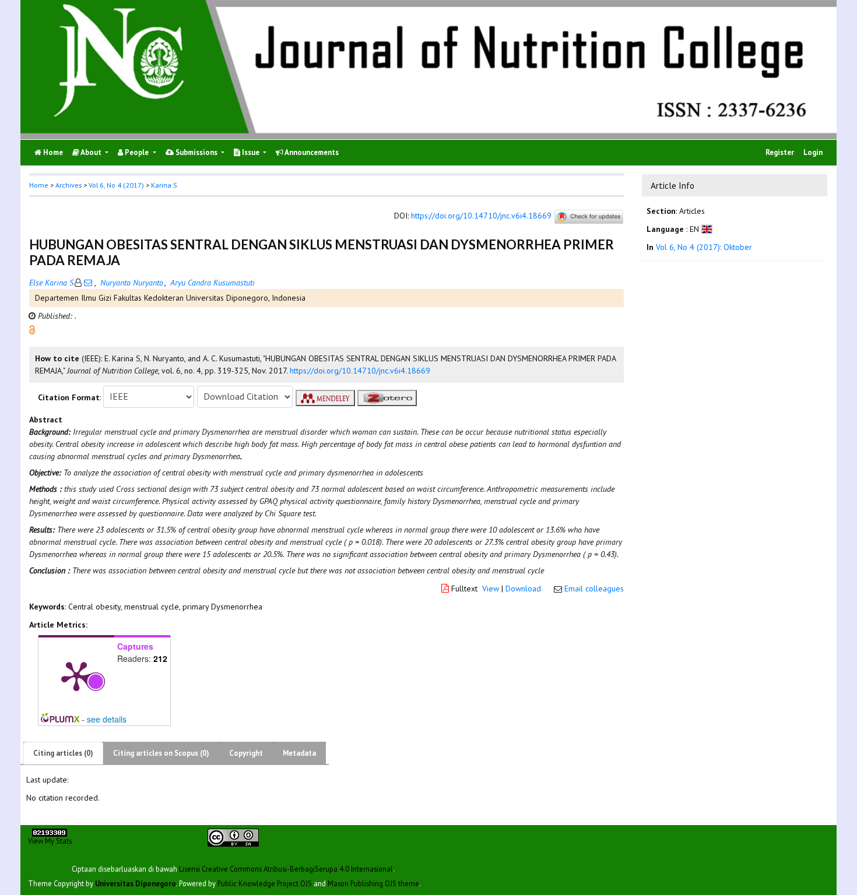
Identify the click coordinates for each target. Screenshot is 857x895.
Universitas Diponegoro (135, 882)
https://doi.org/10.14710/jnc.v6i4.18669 (481, 215)
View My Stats (50, 840)
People (136, 152)
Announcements (311, 152)
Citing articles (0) (63, 753)
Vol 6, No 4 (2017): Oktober (704, 247)
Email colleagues (594, 588)
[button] (32, 328)
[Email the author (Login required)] (88, 282)
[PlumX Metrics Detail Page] (76, 675)
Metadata (299, 753)
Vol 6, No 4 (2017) (116, 185)
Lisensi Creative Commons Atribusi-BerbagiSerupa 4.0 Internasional (286, 868)
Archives (68, 185)
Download (523, 588)
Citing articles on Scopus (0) (161, 753)
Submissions (196, 152)
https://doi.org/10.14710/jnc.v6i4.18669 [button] (360, 370)
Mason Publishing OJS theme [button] (373, 882)
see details (107, 719)
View (490, 588)
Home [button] (38, 185)
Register (779, 152)
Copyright (246, 753)
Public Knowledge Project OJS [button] (264, 882)
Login (813, 152)
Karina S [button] (164, 185)
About (91, 152)
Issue (250, 152)
